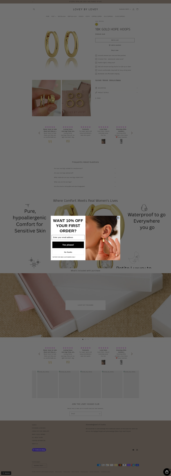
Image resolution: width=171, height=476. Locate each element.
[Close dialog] (118, 217)
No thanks (68, 252)
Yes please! (68, 245)
